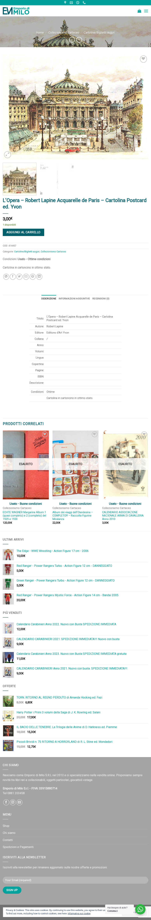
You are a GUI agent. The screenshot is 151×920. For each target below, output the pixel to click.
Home (40, 32)
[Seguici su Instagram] (13, 802)
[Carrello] (139, 11)
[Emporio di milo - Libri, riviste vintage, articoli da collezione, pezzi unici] (21, 10)
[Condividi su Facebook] (13, 277)
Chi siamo (9, 833)
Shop (6, 826)
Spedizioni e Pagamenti (18, 847)
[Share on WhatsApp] (6, 277)
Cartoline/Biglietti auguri (99, 32)
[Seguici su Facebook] (6, 802)
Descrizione (48, 298)
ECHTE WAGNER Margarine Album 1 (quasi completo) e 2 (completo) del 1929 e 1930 (24, 516)
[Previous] (10, 106)
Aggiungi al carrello (23, 232)
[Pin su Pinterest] (33, 277)
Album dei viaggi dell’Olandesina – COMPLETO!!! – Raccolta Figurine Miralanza (72, 516)
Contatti (8, 840)
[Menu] (146, 10)
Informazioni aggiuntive (74, 298)
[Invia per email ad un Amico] (26, 277)
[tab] (48, 298)
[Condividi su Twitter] (19, 277)
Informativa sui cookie (79, 913)
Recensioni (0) (101, 298)
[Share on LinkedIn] (39, 277)
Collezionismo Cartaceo (63, 32)
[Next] (140, 106)
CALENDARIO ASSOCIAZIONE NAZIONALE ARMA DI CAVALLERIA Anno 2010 (123, 516)
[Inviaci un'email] (19, 802)
